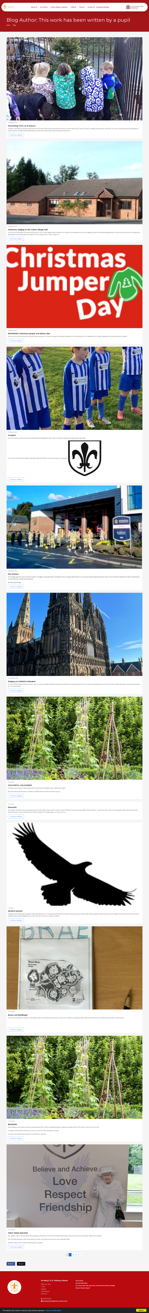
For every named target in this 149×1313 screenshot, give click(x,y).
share (11, 1264)
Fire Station (13, 574)
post (21, 1264)
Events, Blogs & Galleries (59, 7)
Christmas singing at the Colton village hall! (28, 230)
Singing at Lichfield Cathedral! (21, 681)
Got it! (141, 1310)
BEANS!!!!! (12, 1124)
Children (73, 7)
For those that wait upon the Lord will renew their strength (95, 1285)
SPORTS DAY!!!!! (15, 911)
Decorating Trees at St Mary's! (21, 126)
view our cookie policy (53, 1310)
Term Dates (79, 1281)
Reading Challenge (102, 7)
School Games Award (83, 1288)
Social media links (81, 1283)
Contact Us (91, 7)
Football (12, 435)
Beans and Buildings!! (18, 1015)
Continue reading (16, 135)
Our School (44, 7)
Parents (82, 7)
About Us (34, 7)
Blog (14, 25)
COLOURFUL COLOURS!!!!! (20, 785)
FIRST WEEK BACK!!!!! (18, 1233)
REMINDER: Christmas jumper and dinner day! (29, 334)
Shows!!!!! (12, 807)
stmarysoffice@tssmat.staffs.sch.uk (55, 1301)
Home (8, 25)
